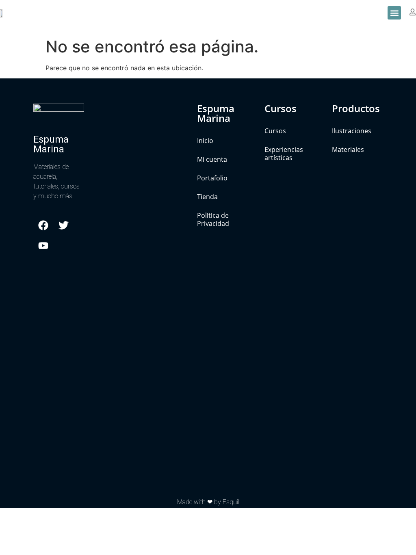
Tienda (207, 196)
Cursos (275, 130)
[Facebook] (43, 225)
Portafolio (212, 177)
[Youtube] (43, 245)
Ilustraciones (351, 130)
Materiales (348, 149)
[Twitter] (64, 225)
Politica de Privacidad (213, 219)
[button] (394, 13)
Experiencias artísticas (283, 153)
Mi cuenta (212, 159)
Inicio (205, 140)
